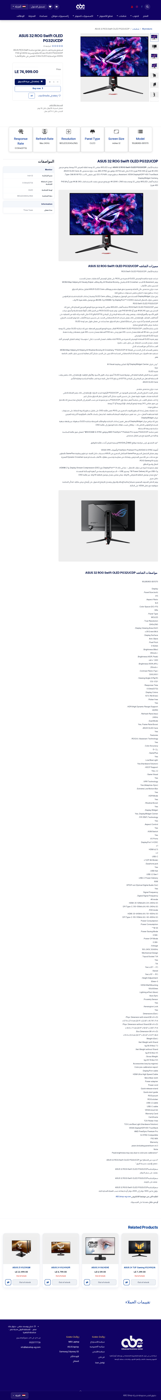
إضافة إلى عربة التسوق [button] (28, 102)
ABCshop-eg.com (123, 1218)
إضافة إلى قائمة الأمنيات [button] (48, 117)
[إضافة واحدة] (49, 103)
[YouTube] (132, 7)
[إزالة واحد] (58, 103)
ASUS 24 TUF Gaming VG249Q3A (139, 1289)
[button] (147, 7)
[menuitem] (145, 16)
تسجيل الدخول (38, 6)
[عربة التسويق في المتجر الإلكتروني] (56, 7)
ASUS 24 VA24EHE (100, 1289)
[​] (141, 7)
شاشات (135, 29)
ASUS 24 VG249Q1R (60, 1289)
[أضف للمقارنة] (32, 117)
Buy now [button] (37, 109)
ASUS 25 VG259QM (21, 1289)
